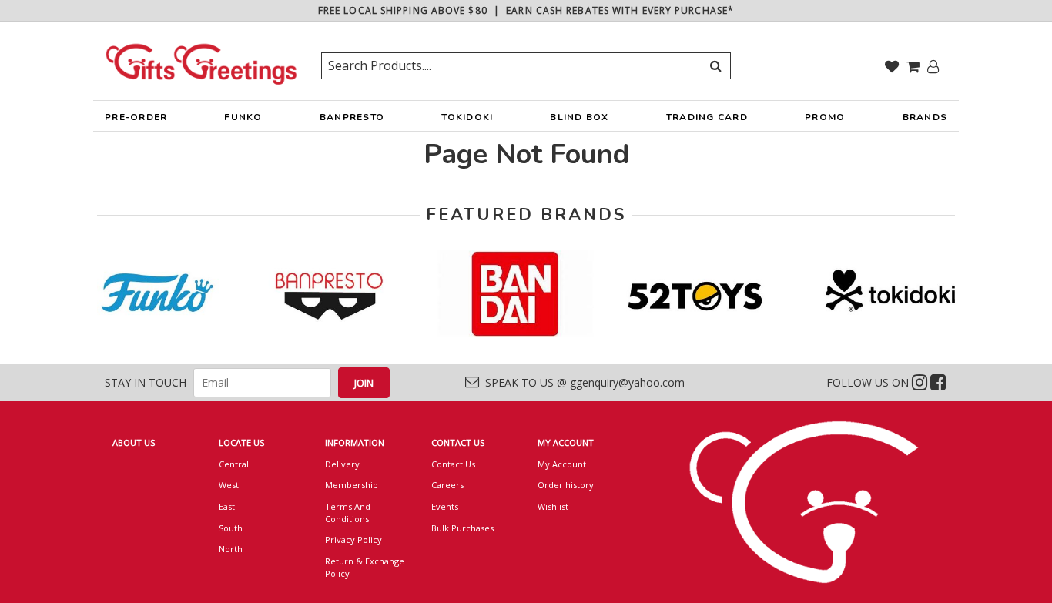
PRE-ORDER (136, 117)
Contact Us (453, 464)
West (229, 485)
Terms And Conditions (347, 512)
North (231, 548)
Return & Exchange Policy (364, 567)
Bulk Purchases (462, 528)
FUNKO (243, 117)
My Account (562, 464)
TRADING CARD (707, 117)
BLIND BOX (579, 117)
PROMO (825, 117)
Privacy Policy (353, 539)
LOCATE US (241, 442)
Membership (351, 485)
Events (444, 506)
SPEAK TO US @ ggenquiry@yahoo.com (582, 382)
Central (234, 464)
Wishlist (553, 506)
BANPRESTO (352, 117)
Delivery (342, 464)
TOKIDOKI (467, 117)
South (231, 528)
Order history (566, 485)
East (227, 506)
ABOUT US (133, 442)
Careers (447, 485)
